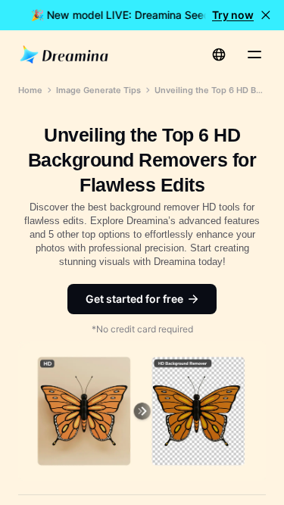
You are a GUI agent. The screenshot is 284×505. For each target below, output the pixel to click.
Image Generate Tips (98, 90)
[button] (266, 15)
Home (30, 90)
